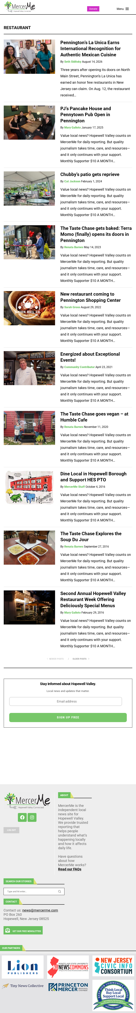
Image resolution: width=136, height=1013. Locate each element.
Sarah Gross (72, 307)
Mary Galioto (72, 127)
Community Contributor (79, 367)
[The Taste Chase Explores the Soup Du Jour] (29, 548)
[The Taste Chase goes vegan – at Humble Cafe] (29, 428)
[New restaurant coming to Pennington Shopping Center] (29, 308)
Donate (93, 8)
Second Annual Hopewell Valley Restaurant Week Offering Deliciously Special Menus (93, 599)
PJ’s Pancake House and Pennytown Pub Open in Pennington (85, 114)
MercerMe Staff (74, 486)
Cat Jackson (72, 181)
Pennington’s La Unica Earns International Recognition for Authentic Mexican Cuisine (90, 48)
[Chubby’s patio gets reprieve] (29, 188)
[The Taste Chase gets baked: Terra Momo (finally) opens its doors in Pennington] (29, 242)
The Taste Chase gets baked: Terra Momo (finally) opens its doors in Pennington (96, 234)
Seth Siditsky (72, 61)
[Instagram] (32, 817)
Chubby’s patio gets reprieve (89, 174)
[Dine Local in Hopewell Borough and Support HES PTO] (29, 488)
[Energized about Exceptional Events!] (29, 368)
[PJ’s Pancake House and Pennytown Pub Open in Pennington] (29, 123)
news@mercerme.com (40, 910)
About (64, 795)
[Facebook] (22, 817)
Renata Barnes (73, 247)
